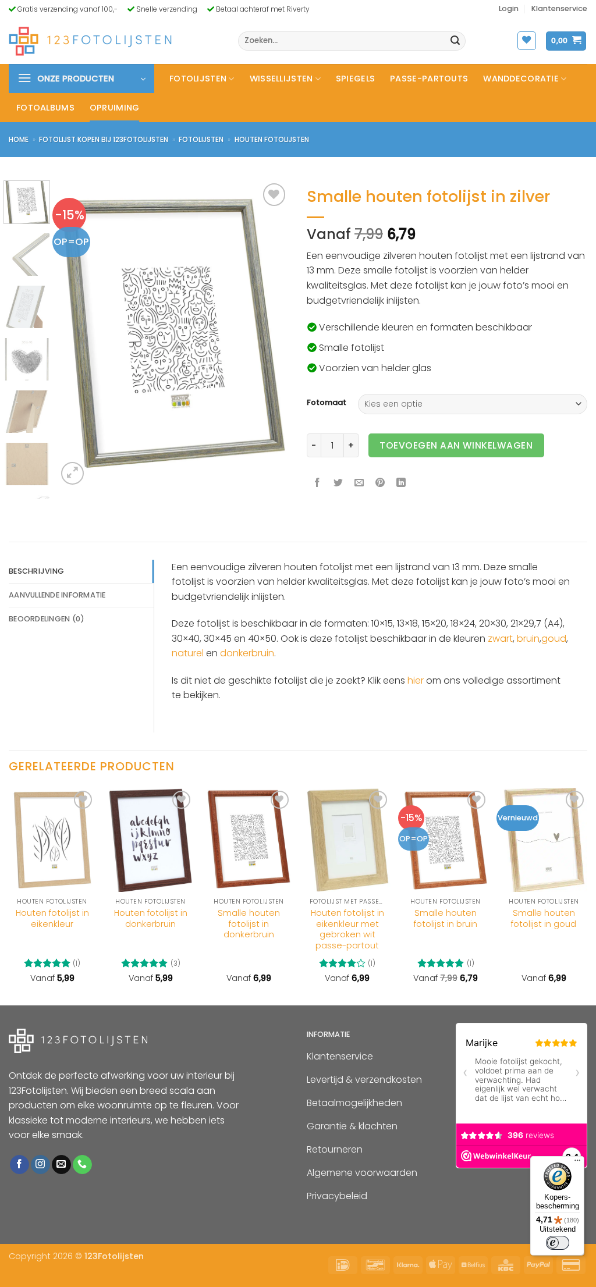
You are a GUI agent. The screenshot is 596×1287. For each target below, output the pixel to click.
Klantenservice (559, 8)
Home (19, 139)
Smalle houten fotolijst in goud (543, 918)
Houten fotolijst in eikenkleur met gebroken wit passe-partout (347, 929)
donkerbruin (247, 653)
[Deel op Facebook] (317, 483)
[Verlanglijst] (526, 40)
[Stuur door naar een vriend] (359, 483)
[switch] (557, 1243)
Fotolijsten (197, 78)
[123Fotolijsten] (90, 41)
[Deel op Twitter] (338, 483)
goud (553, 638)
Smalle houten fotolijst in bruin (445, 918)
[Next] (270, 334)
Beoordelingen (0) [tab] (46, 619)
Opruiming (115, 107)
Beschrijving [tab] (36, 571)
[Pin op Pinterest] (380, 483)
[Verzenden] (455, 41)
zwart (500, 638)
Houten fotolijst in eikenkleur (52, 918)
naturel (188, 653)
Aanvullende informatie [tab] (57, 595)
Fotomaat (326, 403)
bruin (528, 638)
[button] (509, 8)
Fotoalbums (45, 107)
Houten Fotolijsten (272, 139)
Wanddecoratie (521, 78)
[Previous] (76, 334)
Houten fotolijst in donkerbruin (150, 918)
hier (415, 680)
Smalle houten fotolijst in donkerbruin (249, 924)
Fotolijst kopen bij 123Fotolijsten (103, 139)
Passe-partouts (429, 78)
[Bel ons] (82, 1164)
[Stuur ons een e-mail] (61, 1164)
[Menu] (577, 1163)
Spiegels (355, 78)
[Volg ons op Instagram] (40, 1164)
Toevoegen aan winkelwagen (456, 445)
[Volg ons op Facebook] (19, 1164)
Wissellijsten (281, 78)
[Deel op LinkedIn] (401, 483)
